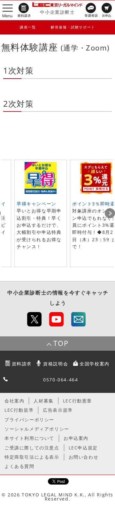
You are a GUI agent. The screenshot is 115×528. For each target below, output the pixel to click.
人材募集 (43, 401)
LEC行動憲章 (77, 401)
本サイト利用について (29, 438)
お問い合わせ (84, 457)
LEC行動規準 (19, 410)
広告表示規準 (58, 410)
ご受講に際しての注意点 (31, 448)
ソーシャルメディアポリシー (36, 429)
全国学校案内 (95, 364)
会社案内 (14, 401)
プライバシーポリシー (29, 420)
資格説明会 (55, 364)
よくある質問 (19, 466)
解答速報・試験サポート (73, 27)
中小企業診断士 (57, 12)
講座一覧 (28, 27)
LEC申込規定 (83, 448)
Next (110, 213)
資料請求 (22, 364)
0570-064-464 (60, 380)
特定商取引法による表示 (31, 457)
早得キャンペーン (37, 204)
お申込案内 (76, 438)
